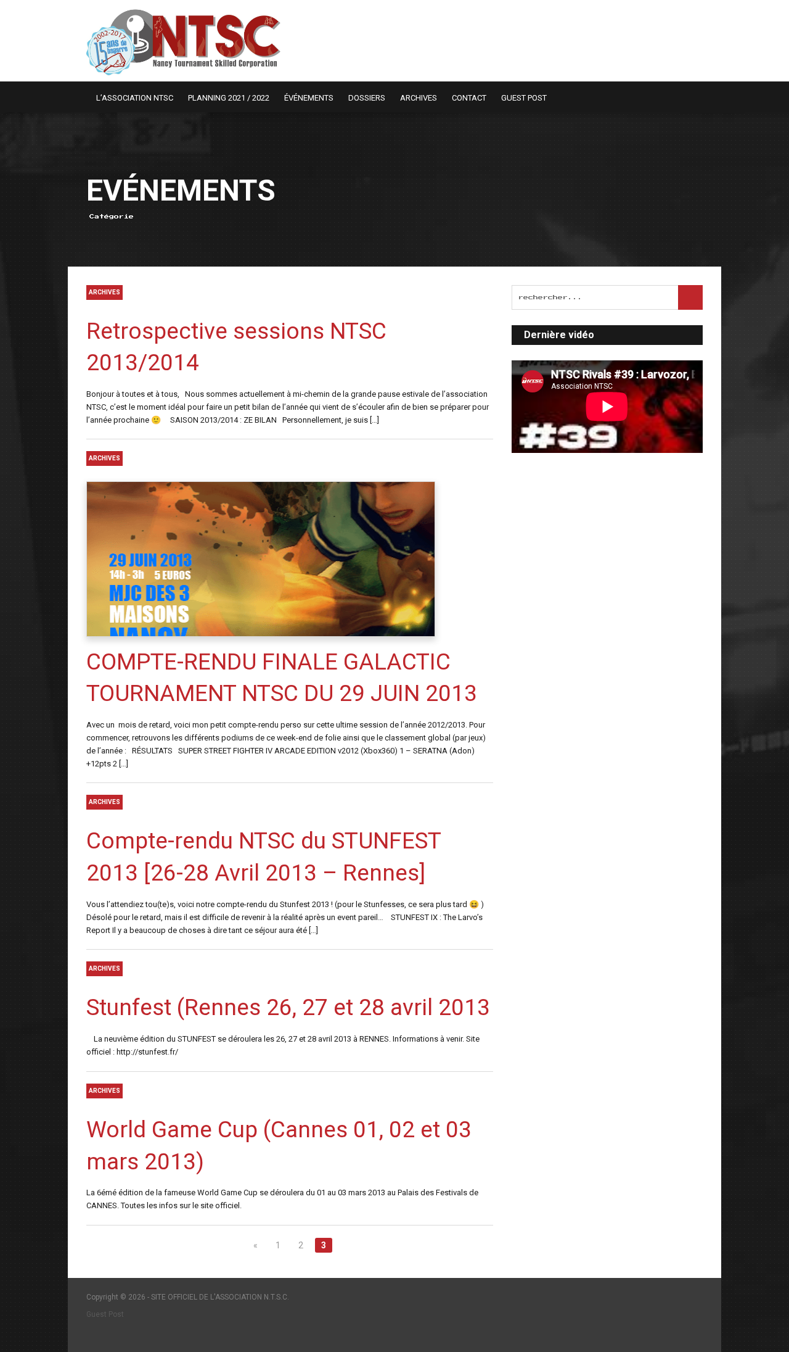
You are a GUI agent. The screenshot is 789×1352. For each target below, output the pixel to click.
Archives (418, 97)
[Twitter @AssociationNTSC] (698, 97)
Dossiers (366, 97)
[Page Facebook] (682, 97)
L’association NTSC (134, 97)
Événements (308, 97)
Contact (469, 97)
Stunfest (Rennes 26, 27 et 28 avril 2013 (288, 1007)
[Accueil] (81, 97)
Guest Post (524, 97)
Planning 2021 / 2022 (228, 97)
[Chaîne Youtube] (714, 97)
